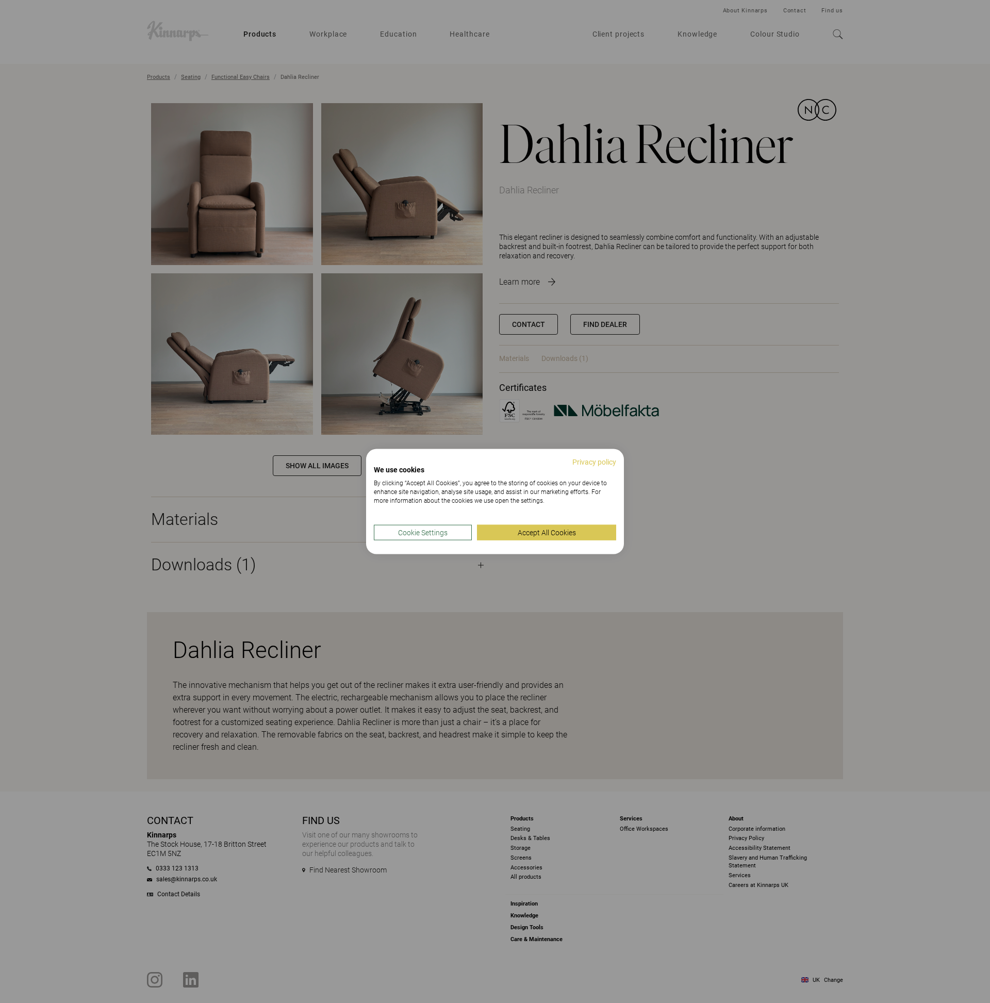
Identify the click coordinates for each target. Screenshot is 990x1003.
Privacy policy (594, 461)
